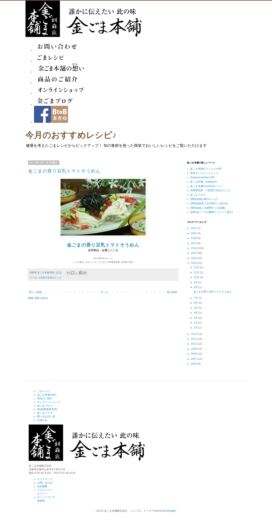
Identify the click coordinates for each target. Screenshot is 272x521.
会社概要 (42, 486)
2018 (194, 238)
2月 (196, 322)
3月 (196, 317)
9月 (196, 282)
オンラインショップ (48, 402)
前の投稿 (172, 292)
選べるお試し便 (46, 416)
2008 (194, 353)
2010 (194, 343)
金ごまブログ (197, 194)
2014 (194, 258)
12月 (197, 267)
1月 (196, 327)
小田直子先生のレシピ (49, 277)
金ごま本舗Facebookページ (206, 186)
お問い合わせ (44, 482)
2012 (194, 334)
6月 (196, 302)
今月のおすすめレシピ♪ (71, 135)
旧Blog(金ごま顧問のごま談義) (207, 207)
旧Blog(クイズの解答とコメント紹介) (211, 212)
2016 (194, 248)
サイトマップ (44, 479)
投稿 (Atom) (41, 298)
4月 (196, 312)
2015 (194, 253)
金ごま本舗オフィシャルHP (206, 168)
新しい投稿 (35, 292)
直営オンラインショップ (204, 173)
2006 (194, 363)
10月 (197, 277)
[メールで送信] (69, 272)
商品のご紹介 (44, 398)
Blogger (171, 510)
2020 (194, 233)
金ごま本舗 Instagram (203, 181)
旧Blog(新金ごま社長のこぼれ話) (209, 203)
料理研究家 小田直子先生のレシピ (210, 190)
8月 (196, 287)
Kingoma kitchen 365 (202, 177)
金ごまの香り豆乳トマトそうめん (64, 171)
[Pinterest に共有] (85, 272)
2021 (194, 228)
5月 (196, 307)
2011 (194, 338)
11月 (197, 272)
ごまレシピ (43, 391)
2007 (194, 358)
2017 (194, 243)
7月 (196, 297)
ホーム (104, 292)
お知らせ (42, 420)
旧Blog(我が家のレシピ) (204, 199)
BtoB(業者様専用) (47, 409)
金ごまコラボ (44, 412)
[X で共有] (77, 272)
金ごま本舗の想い (47, 394)
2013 (194, 263)
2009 (194, 348)
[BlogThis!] (73, 272)
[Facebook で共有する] (81, 272)
